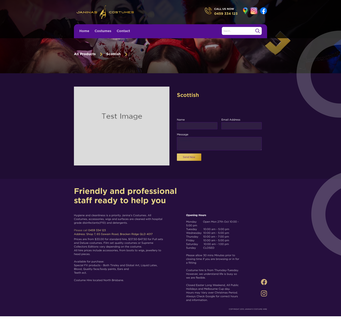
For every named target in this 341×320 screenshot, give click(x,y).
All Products (85, 54)
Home (84, 31)
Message (182, 134)
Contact (123, 31)
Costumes (103, 31)
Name (181, 119)
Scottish (113, 54)
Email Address (230, 119)
